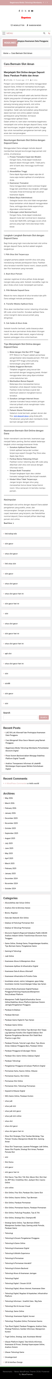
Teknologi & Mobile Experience (17, 1253)
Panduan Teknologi (12, 1061)
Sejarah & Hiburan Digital (15, 1091)
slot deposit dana (21, 416)
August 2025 (10, 838)
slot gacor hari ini (12, 604)
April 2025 (9, 858)
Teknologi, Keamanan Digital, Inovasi (20, 1316)
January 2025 (10, 873)
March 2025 (9, 863)
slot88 (7, 683)
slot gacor (9, 544)
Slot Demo (9, 1162)
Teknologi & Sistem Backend (16, 1268)
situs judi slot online (13, 1116)
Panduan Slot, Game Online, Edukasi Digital (22, 1056)
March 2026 (9, 803)
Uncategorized (11, 1357)
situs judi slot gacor (13, 1111)
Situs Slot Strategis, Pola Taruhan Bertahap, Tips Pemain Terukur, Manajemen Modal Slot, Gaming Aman (24, 1139)
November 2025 (11, 823)
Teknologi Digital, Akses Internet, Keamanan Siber (25, 1288)
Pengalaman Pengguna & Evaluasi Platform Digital (25, 1066)
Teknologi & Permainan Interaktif (18, 1263)
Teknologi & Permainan (14, 1258)
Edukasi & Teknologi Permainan (17, 928)
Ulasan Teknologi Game (14, 1352)
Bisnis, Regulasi (11, 913)
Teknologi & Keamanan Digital (17, 1248)
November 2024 (11, 883)
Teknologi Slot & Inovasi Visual (17, 1306)
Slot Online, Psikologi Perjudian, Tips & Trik (22, 1213)
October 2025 (10, 828)
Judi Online (9, 956)
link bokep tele (11, 534)
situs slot (9, 1121)
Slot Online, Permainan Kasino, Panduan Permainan (25, 1208)
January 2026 (10, 813)
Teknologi (9, 1233)
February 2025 (10, 868)
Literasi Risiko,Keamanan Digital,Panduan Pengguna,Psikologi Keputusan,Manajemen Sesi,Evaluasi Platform (22, 992)
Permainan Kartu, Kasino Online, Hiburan (21, 1071)
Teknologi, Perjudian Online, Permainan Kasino (23, 1321)
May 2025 (9, 853)
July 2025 (9, 843)
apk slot (8, 653)
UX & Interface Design (13, 1362)
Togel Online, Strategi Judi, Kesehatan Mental (23, 1337)
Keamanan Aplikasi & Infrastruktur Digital (21, 966)
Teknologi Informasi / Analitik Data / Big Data (23, 1301)
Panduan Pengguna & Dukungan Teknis (20, 1051)
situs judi (8, 1101)
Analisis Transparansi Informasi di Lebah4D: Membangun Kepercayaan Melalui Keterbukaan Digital (24, 766)
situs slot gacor (11, 554)
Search (6, 712)
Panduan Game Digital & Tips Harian (19, 1020)
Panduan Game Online (14, 1025)
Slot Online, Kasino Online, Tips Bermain (21, 1198)
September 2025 (11, 833)
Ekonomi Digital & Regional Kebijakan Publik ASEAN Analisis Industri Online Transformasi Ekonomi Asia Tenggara (26, 936)
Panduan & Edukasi (12, 1010)
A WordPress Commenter (15, 783)
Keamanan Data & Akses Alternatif (19, 971)
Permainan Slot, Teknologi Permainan (20, 1086)
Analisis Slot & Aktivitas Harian (17, 908)
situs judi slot (10, 1106)
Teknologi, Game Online (14, 1311)
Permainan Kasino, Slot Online (17, 1076)
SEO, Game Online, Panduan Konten (19, 1096)
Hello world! (34, 783)
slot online (9, 1188)
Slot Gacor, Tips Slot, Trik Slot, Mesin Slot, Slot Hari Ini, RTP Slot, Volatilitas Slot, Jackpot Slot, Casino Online (26, 1180)
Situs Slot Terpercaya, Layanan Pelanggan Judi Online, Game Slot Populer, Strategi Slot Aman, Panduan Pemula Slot (26, 1149)
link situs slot (10, 564)
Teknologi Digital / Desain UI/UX (18, 1283)
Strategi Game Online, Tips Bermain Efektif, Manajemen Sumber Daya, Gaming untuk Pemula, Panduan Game (24, 1225)
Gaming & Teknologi (13, 951)
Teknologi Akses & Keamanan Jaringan (20, 1273)
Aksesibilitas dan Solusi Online (17, 903)
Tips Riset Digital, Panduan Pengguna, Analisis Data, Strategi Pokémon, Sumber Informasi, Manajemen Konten (26, 1329)
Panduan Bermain (12, 1015)
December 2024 (11, 878)
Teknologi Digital (12, 1278)
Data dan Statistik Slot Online (17, 918)
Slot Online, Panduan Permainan (18, 1203)
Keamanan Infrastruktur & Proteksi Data (21, 976)
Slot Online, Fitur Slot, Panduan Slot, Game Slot (24, 1193)
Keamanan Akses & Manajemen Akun (20, 961)
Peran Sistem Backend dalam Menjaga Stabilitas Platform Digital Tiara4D (26, 3)
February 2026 (10, 808)
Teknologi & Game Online (15, 1243)
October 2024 (10, 888)
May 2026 (9, 798)
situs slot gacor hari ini (14, 594)
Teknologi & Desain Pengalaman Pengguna (22, 1238)
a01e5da (9, 80)
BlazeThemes (27, 1374)
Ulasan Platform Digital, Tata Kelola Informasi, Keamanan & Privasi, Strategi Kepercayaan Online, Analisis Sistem (25, 1344)
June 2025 (9, 848)
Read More (8, 523)
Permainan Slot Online (14, 1081)
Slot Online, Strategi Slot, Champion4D (20, 1218)
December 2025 (11, 818)
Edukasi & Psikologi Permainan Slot (19, 923)
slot (6, 613)
